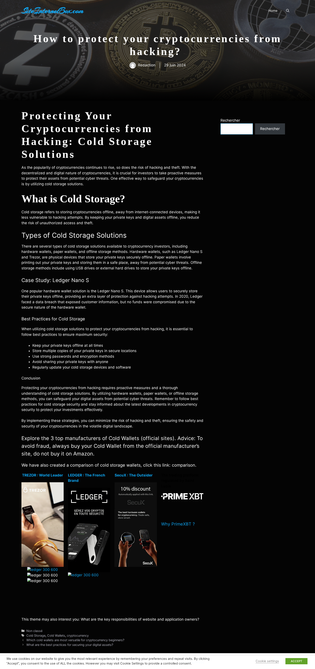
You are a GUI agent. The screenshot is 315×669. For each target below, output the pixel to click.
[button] (288, 10)
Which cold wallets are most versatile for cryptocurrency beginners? (75, 640)
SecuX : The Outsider (134, 475)
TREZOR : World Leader (42, 475)
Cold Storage (35, 635)
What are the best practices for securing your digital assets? (70, 645)
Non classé (34, 631)
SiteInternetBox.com (52, 10)
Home (273, 11)
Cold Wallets (56, 635)
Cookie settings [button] (267, 661)
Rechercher (230, 120)
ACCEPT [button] (296, 661)
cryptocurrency (78, 635)
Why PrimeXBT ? (178, 524)
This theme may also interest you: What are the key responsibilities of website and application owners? (110, 619)
